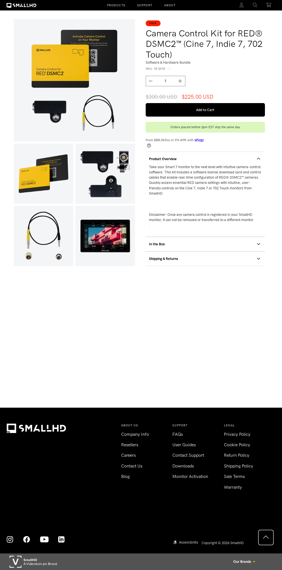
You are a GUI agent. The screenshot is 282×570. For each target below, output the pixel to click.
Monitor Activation (190, 476)
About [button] (170, 5)
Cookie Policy (237, 444)
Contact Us (131, 466)
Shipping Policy (238, 466)
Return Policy (236, 455)
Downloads (183, 466)
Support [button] (144, 5)
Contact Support (188, 455)
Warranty (233, 487)
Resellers (129, 444)
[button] (255, 5)
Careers (128, 455)
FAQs (177, 434)
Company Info (135, 434)
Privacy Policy (237, 434)
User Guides (184, 444)
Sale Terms (234, 476)
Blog (125, 476)
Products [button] (116, 5)
